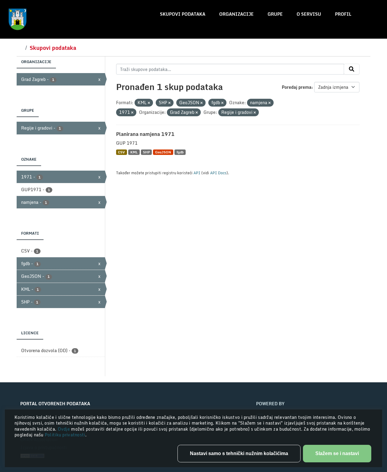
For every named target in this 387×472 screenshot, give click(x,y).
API (197, 173)
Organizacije (236, 14)
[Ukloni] (149, 103)
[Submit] (351, 69)
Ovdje (64, 428)
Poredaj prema (296, 87)
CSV (121, 152)
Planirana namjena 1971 (145, 134)
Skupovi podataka (182, 14)
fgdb (180, 152)
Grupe (275, 14)
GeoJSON (163, 152)
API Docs (218, 173)
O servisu (309, 14)
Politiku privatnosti (65, 434)
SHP (146, 152)
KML (134, 152)
